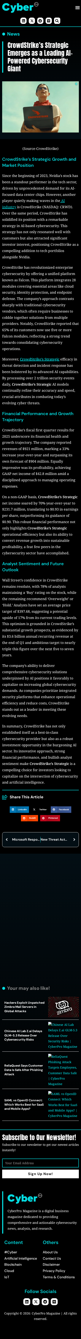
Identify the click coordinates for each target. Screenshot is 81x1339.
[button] (77, 7)
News (13, 34)
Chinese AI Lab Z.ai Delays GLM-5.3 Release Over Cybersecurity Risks (23, 1035)
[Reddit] (40, 21)
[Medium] (49, 21)
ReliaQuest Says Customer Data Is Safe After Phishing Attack (23, 1070)
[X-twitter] (32, 21)
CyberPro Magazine (46, 1313)
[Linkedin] (23, 21)
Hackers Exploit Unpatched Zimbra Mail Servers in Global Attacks (24, 1007)
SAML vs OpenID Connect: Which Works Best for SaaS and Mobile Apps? (24, 1104)
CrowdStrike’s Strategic (39, 359)
